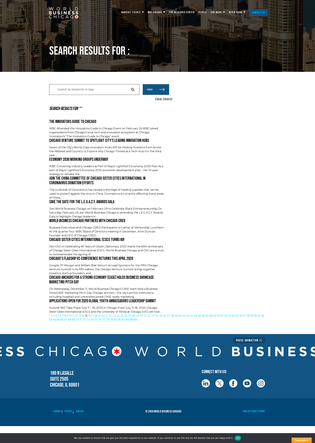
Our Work (216, 12)
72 (84, 319)
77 (103, 319)
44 (195, 315)
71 (81, 319)
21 (106, 315)
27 (129, 315)
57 (244, 315)
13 (79, 315)
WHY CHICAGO (155, 12)
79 (111, 319)
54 (233, 315)
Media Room (235, 12)
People (203, 12)
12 (76, 315)
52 (225, 315)
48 (211, 315)
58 (248, 315)
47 (207, 315)
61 (259, 315)
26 (125, 315)
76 (99, 319)
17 (92, 315)
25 (122, 315)
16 (89, 315)
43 (191, 315)
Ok (237, 438)
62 (262, 315)
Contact (57, 411)
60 (256, 315)
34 (156, 315)
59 (252, 315)
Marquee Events (130, 12)
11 (73, 315)
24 (118, 315)
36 (164, 315)
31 (145, 315)
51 (222, 315)
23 (114, 315)
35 (160, 315)
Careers (80, 411)
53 (229, 315)
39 (176, 315)
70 (77, 319)
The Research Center (181, 12)
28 (133, 315)
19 (99, 315)
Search (150, 89)
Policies (68, 411)
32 (149, 315)
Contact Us (258, 12)
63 (50, 319)
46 (203, 315)
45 (199, 315)
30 (141, 315)
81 (119, 319)
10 (70, 315)
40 (180, 315)
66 (61, 319)
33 (153, 315)
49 (215, 315)
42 (187, 315)
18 (95, 315)
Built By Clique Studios (254, 411)
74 (92, 319)
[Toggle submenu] (143, 12)
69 (73, 319)
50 (218, 315)
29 (137, 315)
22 (110, 315)
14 (83, 315)
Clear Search (163, 98)
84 (131, 319)
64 (54, 319)
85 (135, 319)
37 (168, 315)
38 (172, 315)
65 (58, 319)
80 (116, 319)
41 (184, 315)
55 (237, 315)
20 (103, 315)
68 (69, 319)
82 (123, 319)
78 (107, 319)
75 (96, 319)
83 (127, 319)
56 (240, 315)
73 (88, 319)
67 (65, 319)
